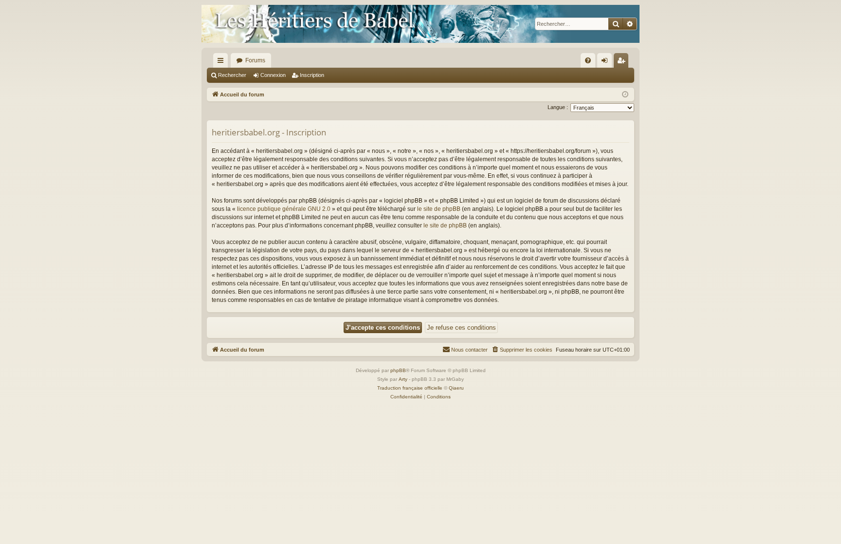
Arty (403, 379)
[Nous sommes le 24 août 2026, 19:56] (625, 94)
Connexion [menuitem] (606, 62)
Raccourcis (222, 62)
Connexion (273, 75)
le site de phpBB (438, 209)
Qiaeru (456, 388)
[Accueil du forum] (420, 24)
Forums (255, 60)
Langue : (558, 107)
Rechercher (232, 75)
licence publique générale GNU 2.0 (283, 209)
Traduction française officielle (409, 388)
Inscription (312, 75)
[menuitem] (588, 60)
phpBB (398, 370)
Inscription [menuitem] (623, 62)
